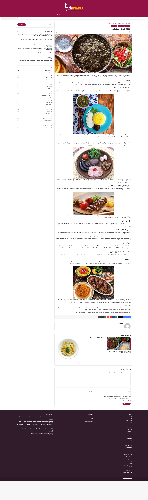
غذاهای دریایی (120, 232)
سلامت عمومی (129, 452)
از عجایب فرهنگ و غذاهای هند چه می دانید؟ (97, 337)
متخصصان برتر (48, 122)
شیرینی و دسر (48, 111)
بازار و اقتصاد (48, 79)
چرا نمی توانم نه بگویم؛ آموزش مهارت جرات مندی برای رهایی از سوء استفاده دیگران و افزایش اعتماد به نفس (35, 44)
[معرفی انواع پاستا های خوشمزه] (68, 349)
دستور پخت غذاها (114, 25)
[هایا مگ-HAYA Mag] (74, 6)
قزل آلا (82, 223)
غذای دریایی (49, 116)
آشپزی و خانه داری (122, 23)
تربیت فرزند (49, 82)
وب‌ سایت (90, 391)
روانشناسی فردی (48, 97)
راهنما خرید (49, 89)
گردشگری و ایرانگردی (47, 120)
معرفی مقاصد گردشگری (46, 125)
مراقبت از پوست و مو (47, 123)
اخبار (50, 75)
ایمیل (129, 391)
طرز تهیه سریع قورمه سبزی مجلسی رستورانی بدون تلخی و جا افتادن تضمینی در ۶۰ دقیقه (120, 352)
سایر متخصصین (48, 100)
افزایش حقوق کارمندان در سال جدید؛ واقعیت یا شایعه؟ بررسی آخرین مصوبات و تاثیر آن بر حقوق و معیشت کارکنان (35, 49)
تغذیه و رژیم (49, 84)
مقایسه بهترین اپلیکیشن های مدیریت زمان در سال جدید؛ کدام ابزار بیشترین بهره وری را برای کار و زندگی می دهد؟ (35, 35)
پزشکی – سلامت (129, 427)
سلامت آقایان (48, 102)
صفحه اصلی (128, 23)
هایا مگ (121, 312)
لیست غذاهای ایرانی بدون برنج (84, 84)
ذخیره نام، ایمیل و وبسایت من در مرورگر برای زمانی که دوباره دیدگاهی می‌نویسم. (117, 396)
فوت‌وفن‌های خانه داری (47, 118)
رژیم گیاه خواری (125, 143)
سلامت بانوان (48, 104)
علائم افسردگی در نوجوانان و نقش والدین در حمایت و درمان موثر (40, 53)
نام (130, 386)
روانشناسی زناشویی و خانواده (46, 95)
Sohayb (127, 32)
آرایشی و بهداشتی (48, 70)
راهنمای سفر (49, 91)
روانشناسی (49, 93)
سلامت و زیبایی (48, 109)
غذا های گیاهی (48, 113)
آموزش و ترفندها (48, 73)
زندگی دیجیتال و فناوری (47, 98)
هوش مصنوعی (48, 127)
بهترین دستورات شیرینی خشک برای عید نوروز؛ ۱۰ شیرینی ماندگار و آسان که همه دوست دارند (36, 60)
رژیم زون (75, 263)
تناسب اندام (49, 86)
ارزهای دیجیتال (48, 77)
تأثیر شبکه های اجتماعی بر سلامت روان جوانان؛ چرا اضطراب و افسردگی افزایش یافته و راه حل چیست (35, 40)
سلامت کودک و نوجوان (47, 107)
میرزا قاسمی (108, 254)
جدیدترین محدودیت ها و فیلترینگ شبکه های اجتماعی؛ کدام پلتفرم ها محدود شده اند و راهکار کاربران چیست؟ (36, 56)
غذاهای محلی (116, 23)
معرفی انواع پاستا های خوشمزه (74, 361)
